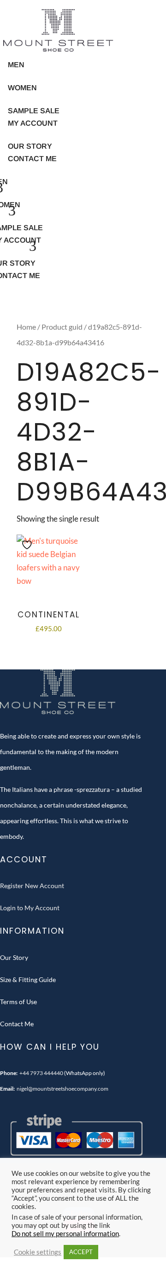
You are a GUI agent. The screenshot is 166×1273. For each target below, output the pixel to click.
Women (22, 88)
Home (26, 327)
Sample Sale (33, 111)
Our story (30, 146)
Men (16, 65)
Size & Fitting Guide (28, 979)
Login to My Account (29, 908)
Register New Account (32, 885)
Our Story (14, 957)
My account (33, 123)
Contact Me (32, 159)
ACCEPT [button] (81, 1252)
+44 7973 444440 (41, 1073)
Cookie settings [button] (37, 1252)
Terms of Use (18, 1002)
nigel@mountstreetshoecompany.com (62, 1088)
